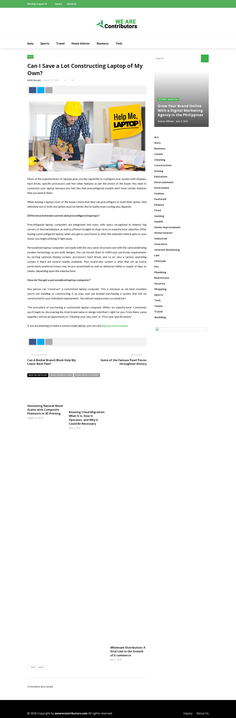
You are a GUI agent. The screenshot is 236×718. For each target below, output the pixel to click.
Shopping (160, 289)
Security (159, 283)
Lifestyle (160, 261)
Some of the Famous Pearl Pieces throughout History (124, 362)
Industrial (160, 238)
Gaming (159, 216)
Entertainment (163, 182)
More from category (87, 375)
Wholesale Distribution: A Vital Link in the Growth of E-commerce (127, 651)
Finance (159, 204)
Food (157, 210)
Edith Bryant (34, 80)
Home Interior (81, 43)
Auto (30, 43)
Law (156, 255)
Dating (158, 171)
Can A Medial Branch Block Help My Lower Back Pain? (51, 362)
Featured (160, 199)
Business (103, 43)
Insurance (160, 244)
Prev (33, 667)
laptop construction (115, 325)
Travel (60, 43)
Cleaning (159, 159)
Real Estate (161, 277)
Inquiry (58, 4)
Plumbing (160, 272)
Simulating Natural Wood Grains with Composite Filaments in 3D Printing (45, 410)
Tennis (158, 306)
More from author (61, 375)
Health (158, 221)
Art (156, 137)
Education (160, 176)
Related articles (38, 375)
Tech (119, 43)
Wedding (160, 317)
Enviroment (161, 187)
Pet (156, 266)
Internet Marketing (168, 99)
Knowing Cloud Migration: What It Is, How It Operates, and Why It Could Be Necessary (87, 418)
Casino (158, 154)
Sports (44, 43)
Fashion (159, 193)
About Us (71, 4)
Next (41, 667)
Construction (163, 165)
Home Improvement (167, 227)
